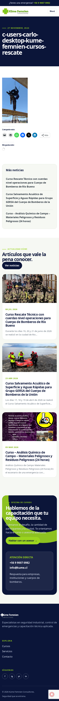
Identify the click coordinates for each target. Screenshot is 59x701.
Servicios (7, 651)
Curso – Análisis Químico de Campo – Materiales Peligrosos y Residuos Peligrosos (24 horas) (28, 217)
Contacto (7, 656)
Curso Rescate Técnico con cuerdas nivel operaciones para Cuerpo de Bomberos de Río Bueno (27, 182)
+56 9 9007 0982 (42, 3)
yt (19, 676)
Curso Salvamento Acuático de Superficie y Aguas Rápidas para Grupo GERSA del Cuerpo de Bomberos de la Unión (29, 199)
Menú (52, 11)
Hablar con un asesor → (23, 540)
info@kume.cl (18, 567)
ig (12, 676)
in (26, 676)
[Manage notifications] (51, 694)
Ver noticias (12, 265)
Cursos (6, 646)
